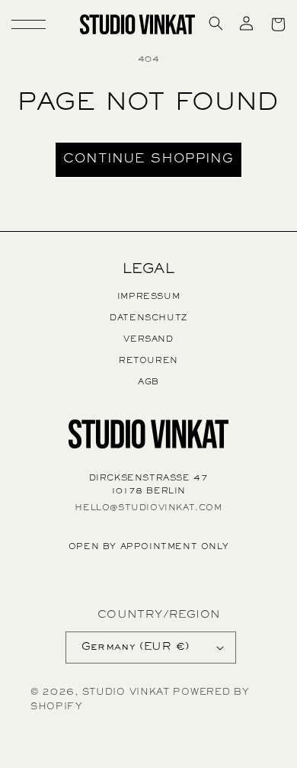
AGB (148, 382)
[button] (19, 24)
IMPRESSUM (148, 296)
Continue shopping (148, 159)
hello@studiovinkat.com (148, 508)
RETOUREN (148, 361)
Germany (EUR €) (135, 647)
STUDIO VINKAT (126, 693)
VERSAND (148, 339)
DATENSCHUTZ (148, 318)
